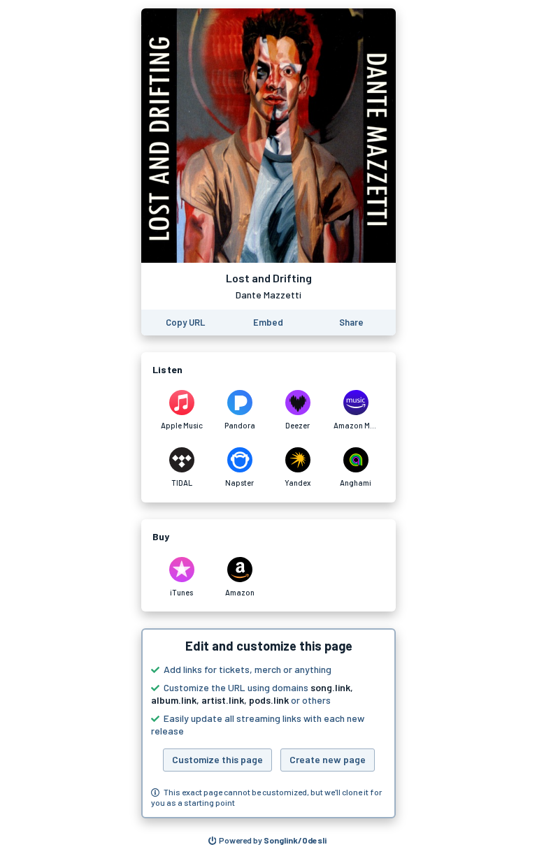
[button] (268, 723)
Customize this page (217, 759)
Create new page (327, 759)
